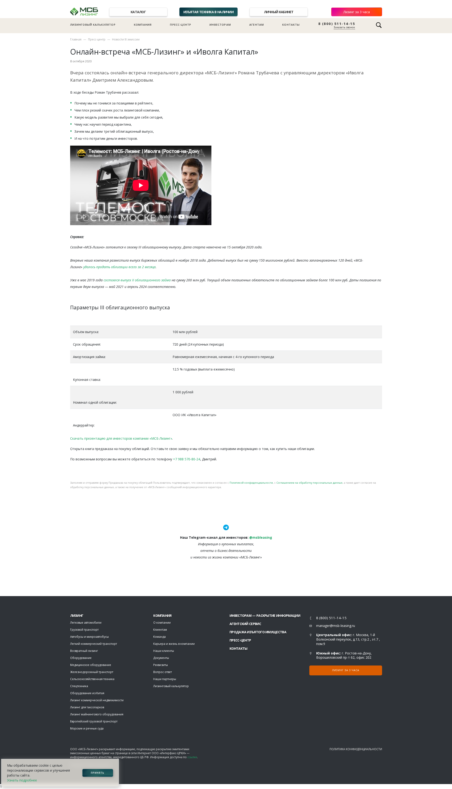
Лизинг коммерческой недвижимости (97, 700)
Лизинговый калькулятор (93, 24)
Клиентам (160, 630)
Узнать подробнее (22, 780)
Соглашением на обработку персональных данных (309, 482)
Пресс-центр (180, 24)
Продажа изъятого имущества (258, 632)
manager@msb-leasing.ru (335, 625)
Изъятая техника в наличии (208, 12)
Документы (161, 658)
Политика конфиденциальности (356, 749)
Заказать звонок (344, 27)
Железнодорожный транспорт (91, 672)
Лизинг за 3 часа (356, 12)
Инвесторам (220, 24)
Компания (143, 24)
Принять (97, 772)
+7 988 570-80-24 (186, 459)
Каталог (138, 12)
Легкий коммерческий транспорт (93, 644)
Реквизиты (160, 665)
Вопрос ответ (162, 672)
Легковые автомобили (85, 623)
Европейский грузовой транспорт (93, 721)
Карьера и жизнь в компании (174, 644)
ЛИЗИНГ (76, 615)
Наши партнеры (164, 679)
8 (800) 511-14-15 (336, 23)
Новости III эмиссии (126, 39)
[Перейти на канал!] (226, 527)
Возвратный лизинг (84, 651)
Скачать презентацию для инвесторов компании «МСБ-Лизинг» (121, 438)
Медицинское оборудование (90, 665)
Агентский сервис (245, 624)
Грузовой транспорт (84, 630)
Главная (75, 39)
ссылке (192, 757)
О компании (162, 623)
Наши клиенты (163, 651)
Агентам (256, 24)
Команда (159, 637)
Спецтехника (79, 686)
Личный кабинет (279, 12)
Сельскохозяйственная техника (92, 679)
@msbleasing (260, 537)
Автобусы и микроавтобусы (89, 637)
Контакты (291, 24)
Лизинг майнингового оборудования (96, 714)
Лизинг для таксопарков (87, 707)
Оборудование (81, 658)
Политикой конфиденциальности (251, 482)
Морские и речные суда (87, 728)
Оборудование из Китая (87, 693)
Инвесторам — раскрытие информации (265, 615)
